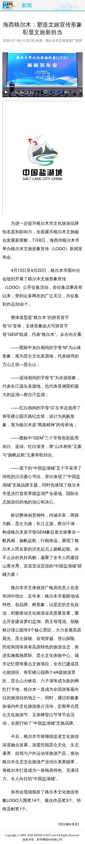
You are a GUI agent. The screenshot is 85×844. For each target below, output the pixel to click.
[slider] (65, 92)
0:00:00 (18, 92)
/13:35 (28, 92)
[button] (6, 92)
